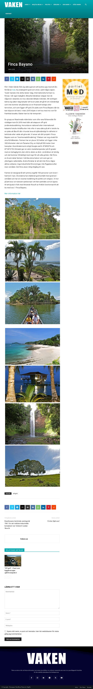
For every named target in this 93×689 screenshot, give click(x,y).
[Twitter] (12, 79)
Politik (47, 4)
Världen (56, 4)
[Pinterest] (48, 79)
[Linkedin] (43, 79)
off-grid (15, 493)
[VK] (33, 79)
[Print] (27, 79)
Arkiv (27, 4)
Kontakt (8, 13)
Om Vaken (66, 4)
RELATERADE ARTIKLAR (14, 550)
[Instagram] (37, 677)
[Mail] (43, 677)
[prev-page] (6, 577)
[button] (85, 5)
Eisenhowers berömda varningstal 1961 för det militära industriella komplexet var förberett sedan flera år (17, 524)
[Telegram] (17, 79)
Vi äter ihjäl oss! (53, 521)
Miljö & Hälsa (37, 4)
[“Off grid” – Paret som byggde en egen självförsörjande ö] (13, 560)
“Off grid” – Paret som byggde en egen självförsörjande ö (12, 570)
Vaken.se (24, 539)
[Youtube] (61, 677)
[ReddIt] (53, 79)
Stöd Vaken (77, 4)
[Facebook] (7, 79)
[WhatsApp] (38, 79)
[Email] (22, 79)
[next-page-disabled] (9, 577)
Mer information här (12, 193)
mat (13, 90)
